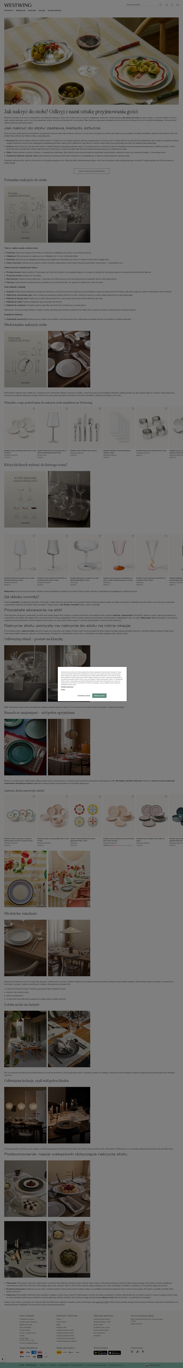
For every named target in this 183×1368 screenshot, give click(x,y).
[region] (92, 684)
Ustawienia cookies (84, 695)
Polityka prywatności (67, 687)
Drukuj (63, 689)
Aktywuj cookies (99, 695)
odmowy (101, 683)
